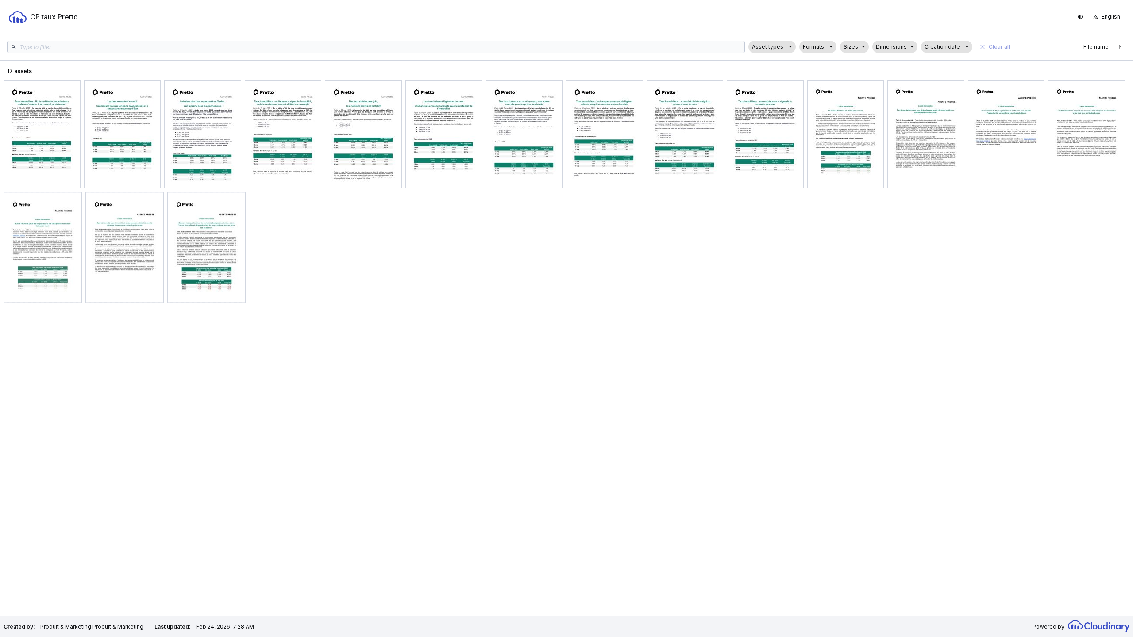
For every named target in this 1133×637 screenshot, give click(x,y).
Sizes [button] (851, 46)
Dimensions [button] (891, 46)
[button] (772, 47)
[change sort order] (1119, 47)
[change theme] (1080, 17)
